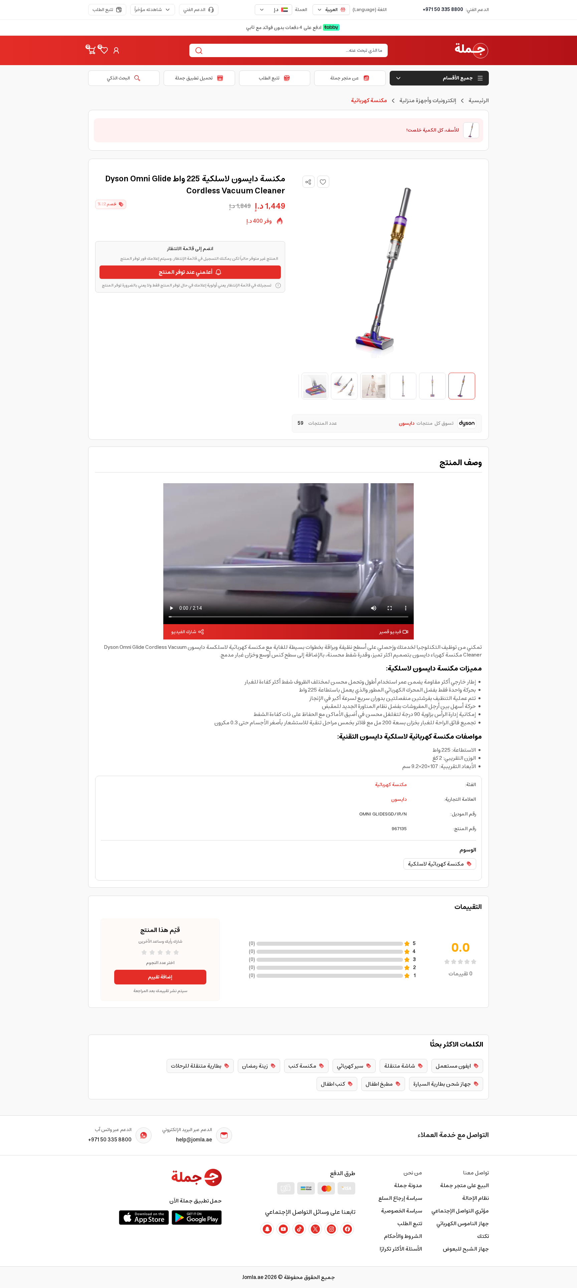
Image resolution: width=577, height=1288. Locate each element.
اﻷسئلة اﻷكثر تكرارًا (401, 1249)
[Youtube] (283, 1229)
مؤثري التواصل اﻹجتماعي (460, 1211)
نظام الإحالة (475, 1198)
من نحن (412, 1173)
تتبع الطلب (102, 10)
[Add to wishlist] (323, 182)
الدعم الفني (194, 10)
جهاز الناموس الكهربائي (462, 1224)
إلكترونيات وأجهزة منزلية (427, 100)
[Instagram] (331, 1229)
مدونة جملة (408, 1185)
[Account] (116, 50)
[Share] (308, 182)
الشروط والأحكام (403, 1236)
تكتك (483, 1236)
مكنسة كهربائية (391, 785)
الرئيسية (478, 100)
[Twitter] (315, 1229)
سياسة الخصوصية (401, 1211)
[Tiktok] (299, 1229)
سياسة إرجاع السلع (400, 1198)
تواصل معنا (476, 1173)
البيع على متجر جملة (464, 1185)
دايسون (399, 799)
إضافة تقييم (160, 977)
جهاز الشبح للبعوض (466, 1249)
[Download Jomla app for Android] (197, 1217)
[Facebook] (347, 1229)
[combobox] (331, 9)
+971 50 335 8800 (443, 9)
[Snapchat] (267, 1229)
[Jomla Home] (471, 50)
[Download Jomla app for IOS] (144, 1217)
